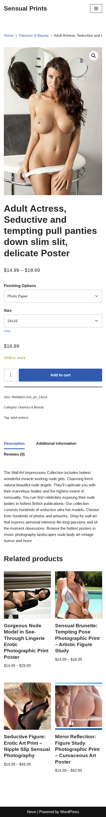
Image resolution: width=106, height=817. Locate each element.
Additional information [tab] (56, 443)
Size (8, 310)
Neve (31, 812)
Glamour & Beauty (34, 35)
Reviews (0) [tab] (14, 454)
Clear (7, 330)
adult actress (19, 417)
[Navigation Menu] (96, 8)
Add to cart (60, 375)
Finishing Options (20, 285)
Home (9, 35)
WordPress (69, 812)
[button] (93, 55)
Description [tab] (14, 443)
